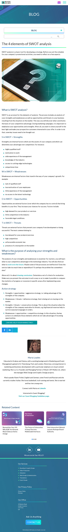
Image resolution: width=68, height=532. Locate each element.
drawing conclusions (24, 275)
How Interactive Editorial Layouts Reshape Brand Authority (56, 429)
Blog (34, 30)
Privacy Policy (22, 491)
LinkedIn (43, 388)
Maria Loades (34, 357)
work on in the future (16, 265)
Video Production (25, 470)
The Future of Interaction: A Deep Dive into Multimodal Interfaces (34, 429)
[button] (33, 522)
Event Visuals (23, 480)
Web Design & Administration (28, 475)
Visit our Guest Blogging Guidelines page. (34, 396)
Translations (23, 478)
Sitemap (20, 493)
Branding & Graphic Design (27, 468)
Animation (23, 473)
